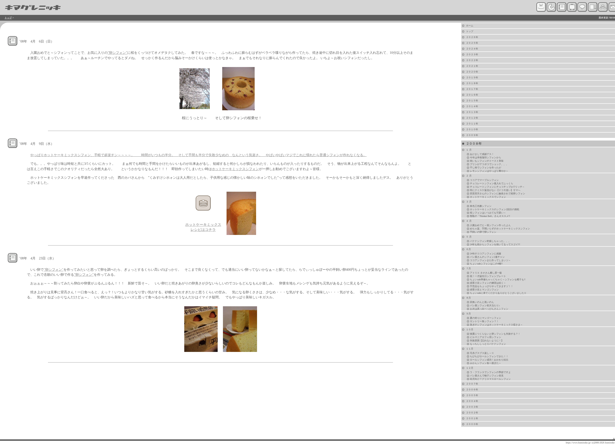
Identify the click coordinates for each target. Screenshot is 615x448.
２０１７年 (472, 89)
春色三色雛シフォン (481, 206)
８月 (468, 297)
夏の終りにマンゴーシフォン (485, 318)
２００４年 (472, 401)
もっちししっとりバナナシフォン (488, 344)
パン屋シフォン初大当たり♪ (485, 305)
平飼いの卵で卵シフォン (483, 232)
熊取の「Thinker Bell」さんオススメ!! (490, 216)
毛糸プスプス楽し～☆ (482, 353)
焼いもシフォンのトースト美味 (487, 161)
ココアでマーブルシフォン (484, 180)
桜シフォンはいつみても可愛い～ (488, 212)
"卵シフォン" (53, 269)
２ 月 (469, 175)
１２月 (469, 368)
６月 (468, 249)
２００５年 (472, 395)
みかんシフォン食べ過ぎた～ (485, 363)
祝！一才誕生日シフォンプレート (488, 276)
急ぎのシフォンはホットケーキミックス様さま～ (496, 324)
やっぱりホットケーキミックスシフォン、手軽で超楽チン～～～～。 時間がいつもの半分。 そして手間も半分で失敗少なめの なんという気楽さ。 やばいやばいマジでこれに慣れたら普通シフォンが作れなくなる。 (198, 155)
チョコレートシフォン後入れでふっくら (491, 183)
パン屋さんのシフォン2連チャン (487, 257)
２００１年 (472, 418)
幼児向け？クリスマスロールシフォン (490, 379)
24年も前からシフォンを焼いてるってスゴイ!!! (495, 244)
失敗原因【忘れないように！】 (487, 340)
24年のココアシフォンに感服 (485, 253)
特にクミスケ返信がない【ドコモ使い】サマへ (495, 190)
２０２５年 (472, 43)
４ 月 (469, 221)
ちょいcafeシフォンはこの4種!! (486, 263)
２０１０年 (472, 129)
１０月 (469, 329)
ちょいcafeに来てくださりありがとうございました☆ (498, 293)
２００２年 (472, 412)
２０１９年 (472, 77)
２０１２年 (472, 118)
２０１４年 (472, 106)
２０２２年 (472, 60)
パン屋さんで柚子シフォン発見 (487, 375)
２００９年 (472, 135)
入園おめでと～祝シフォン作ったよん (490, 225)
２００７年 (472, 383)
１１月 (469, 348)
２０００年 (472, 424)
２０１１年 (472, 123)
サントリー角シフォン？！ (484, 321)
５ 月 (469, 236)
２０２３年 (472, 54)
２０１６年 (472, 94)
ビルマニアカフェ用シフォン (485, 337)
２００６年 (472, 389)
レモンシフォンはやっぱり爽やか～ (489, 171)
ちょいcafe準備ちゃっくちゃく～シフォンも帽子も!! (497, 279)
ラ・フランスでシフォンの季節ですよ (490, 372)
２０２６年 (472, 37)
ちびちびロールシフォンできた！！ (489, 356)
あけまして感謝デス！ (482, 154)
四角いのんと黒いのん (482, 302)
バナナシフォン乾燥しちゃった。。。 (490, 241)
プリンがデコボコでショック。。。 (489, 164)
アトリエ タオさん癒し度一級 (486, 272)
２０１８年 (472, 83)
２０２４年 (472, 48)
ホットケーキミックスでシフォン (488, 197)
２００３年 (472, 406)
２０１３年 (472, 112)
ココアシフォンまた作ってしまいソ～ (490, 260)
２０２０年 (472, 71)
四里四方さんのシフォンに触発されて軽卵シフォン (497, 193)
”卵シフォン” (117, 53)
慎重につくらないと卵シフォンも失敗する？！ (495, 333)
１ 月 (469, 149)
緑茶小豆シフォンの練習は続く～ (488, 283)
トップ (8, 17)
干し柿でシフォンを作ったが (485, 167)
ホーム (469, 25)
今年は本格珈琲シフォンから (485, 157)
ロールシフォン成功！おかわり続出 (489, 359)
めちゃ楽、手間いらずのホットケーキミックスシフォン (500, 228)
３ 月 (469, 201)
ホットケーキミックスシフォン (235, 169)
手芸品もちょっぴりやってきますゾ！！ (491, 286)
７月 (468, 268)
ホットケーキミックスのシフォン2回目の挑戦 (494, 209)
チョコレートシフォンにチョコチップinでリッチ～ (497, 186)
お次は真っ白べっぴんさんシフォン (489, 308)
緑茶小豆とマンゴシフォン (484, 289)
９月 (468, 313)
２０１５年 (472, 100)
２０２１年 (472, 66)
